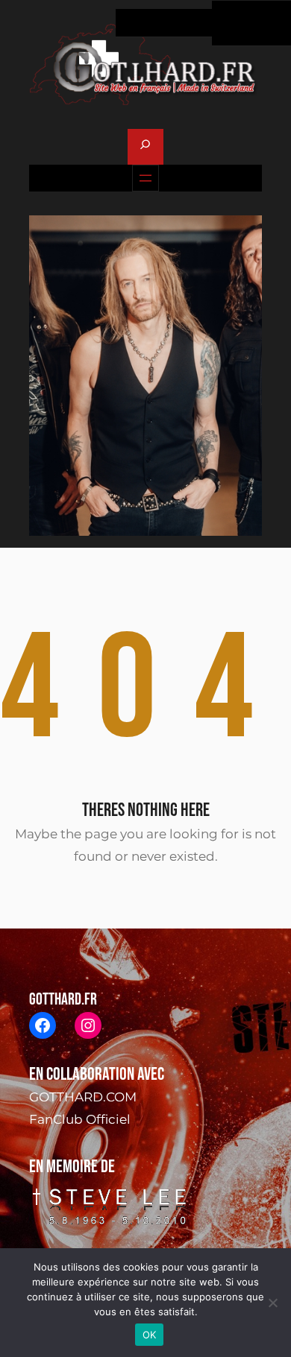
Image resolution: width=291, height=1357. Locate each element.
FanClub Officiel (80, 1119)
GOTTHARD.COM (83, 1096)
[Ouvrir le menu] (145, 178)
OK (150, 1335)
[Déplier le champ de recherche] (145, 147)
